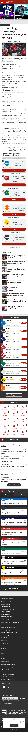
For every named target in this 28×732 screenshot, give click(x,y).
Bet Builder (3, 651)
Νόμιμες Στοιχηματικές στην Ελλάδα (10, 622)
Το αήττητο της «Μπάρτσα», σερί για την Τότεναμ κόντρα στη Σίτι (16, 307)
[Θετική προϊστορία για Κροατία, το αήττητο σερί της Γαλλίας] (4, 276)
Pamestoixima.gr (10, 344)
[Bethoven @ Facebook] (3, 687)
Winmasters (9, 369)
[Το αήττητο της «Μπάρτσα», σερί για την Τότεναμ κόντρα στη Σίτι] (4, 308)
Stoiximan (8, 320)
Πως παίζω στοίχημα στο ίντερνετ (9, 632)
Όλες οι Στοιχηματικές (13, 395)
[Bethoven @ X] (8, 687)
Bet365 (8, 361)
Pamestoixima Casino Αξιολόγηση (9, 672)
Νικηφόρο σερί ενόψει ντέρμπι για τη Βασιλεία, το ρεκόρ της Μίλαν (15, 282)
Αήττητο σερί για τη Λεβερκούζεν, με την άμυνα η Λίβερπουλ (15, 288)
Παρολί (2, 653)
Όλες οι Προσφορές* (13, 588)
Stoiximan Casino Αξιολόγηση (8, 664)
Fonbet (8, 353)
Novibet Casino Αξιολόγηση (7, 667)
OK (14, 725)
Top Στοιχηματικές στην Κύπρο (8, 625)
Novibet (8, 328)
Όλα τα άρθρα (13, 485)
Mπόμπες (3, 656)
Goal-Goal (3, 646)
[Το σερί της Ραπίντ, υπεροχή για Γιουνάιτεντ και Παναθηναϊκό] (4, 263)
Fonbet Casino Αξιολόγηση (7, 674)
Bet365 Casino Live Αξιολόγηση (8, 677)
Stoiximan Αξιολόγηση (6, 601)
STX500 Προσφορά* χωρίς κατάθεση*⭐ (12, 503)
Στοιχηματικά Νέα (5, 443)
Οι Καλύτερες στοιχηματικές (8, 627)
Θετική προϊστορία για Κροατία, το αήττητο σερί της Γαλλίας (16, 275)
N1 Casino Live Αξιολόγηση (7, 679)
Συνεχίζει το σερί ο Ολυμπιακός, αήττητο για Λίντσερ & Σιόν (16, 256)
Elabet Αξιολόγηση (5, 606)
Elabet (7, 336)
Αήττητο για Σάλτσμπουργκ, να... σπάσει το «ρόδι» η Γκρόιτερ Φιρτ (16, 300)
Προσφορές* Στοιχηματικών (8, 630)
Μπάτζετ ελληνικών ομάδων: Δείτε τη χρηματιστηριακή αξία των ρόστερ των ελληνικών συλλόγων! (11, 459)
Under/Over (3, 648)
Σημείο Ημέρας (4, 643)
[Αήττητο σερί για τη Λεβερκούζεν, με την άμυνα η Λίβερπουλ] (4, 289)
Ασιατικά (3, 658)
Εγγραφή (14, 170)
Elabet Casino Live (5, 669)
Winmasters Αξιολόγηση (6, 616)
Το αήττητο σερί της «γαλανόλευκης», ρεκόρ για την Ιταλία (15, 269)
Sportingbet (7, 124)
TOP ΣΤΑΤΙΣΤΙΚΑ (5, 22)
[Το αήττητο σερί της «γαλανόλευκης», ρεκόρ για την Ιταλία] (4, 269)
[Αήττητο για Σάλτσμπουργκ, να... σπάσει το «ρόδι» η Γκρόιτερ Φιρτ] (4, 301)
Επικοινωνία (4, 637)
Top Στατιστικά (5, 25)
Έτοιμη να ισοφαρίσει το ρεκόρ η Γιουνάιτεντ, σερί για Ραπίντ (16, 294)
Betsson (8, 385)
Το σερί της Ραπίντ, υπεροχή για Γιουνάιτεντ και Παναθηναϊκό (16, 262)
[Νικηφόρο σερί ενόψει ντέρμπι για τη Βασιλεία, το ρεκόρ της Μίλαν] (4, 282)
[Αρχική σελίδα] (0, 22)
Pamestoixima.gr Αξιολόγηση (8, 609)
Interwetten (9, 377)
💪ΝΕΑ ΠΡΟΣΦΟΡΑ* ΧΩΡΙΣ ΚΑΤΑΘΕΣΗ (11, 553)
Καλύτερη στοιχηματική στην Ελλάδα (10, 635)
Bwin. (19, 115)
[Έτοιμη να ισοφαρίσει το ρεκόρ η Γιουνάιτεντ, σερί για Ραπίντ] (4, 295)
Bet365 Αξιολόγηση (5, 614)
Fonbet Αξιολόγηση (5, 611)
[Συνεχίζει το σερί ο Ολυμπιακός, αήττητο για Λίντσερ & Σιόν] (4, 257)
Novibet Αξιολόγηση (5, 604)
